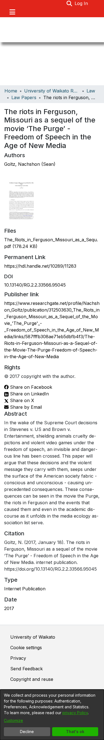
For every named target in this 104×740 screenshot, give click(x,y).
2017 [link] (9, 608)
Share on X (21, 400)
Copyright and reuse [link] (31, 679)
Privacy (18, 658)
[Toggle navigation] (12, 12)
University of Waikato (32, 637)
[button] (69, 3)
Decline (27, 731)
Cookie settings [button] (26, 647)
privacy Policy (75, 712)
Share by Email (25, 407)
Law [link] (91, 91)
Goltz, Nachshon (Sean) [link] (29, 164)
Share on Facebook (30, 387)
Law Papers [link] (23, 97)
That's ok (75, 731)
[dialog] (52, 714)
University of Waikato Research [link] (52, 91)
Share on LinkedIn (29, 394)
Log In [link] (81, 3)
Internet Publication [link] (24, 588)
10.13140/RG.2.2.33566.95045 (35, 285)
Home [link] (10, 91)
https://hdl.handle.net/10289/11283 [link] (40, 266)
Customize (13, 720)
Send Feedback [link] (26, 668)
